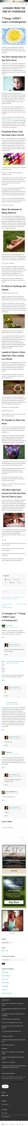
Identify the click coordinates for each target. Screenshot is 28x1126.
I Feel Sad (4, 989)
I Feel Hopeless (6, 975)
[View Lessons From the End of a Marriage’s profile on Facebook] (2, 950)
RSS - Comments (6, 1116)
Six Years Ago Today (21, 604)
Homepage (4, 1048)
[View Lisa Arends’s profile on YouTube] (7, 950)
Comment (21, 837)
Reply (3, 637)
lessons (3, 598)
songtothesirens (10, 702)
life (6, 598)
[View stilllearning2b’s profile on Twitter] (4, 950)
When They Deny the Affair (8, 1045)
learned (22, 597)
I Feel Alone (5, 972)
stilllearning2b (17, 25)
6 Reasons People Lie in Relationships (11, 1019)
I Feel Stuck (5, 979)
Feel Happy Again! (7, 993)
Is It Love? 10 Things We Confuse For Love (12, 1022)
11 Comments (14, 598)
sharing (8, 598)
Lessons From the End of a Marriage (14, 9)
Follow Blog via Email (8, 956)
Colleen (8, 625)
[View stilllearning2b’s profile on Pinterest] (5, 950)
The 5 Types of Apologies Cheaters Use (11, 1031)
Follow (5, 1086)
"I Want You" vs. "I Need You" (8, 1062)
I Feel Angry (5, 986)
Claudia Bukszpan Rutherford (13, 661)
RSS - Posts (4, 1113)
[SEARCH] (22, 4)
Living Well (8, 597)
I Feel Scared (5, 982)
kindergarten (18, 597)
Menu (26, 4)
